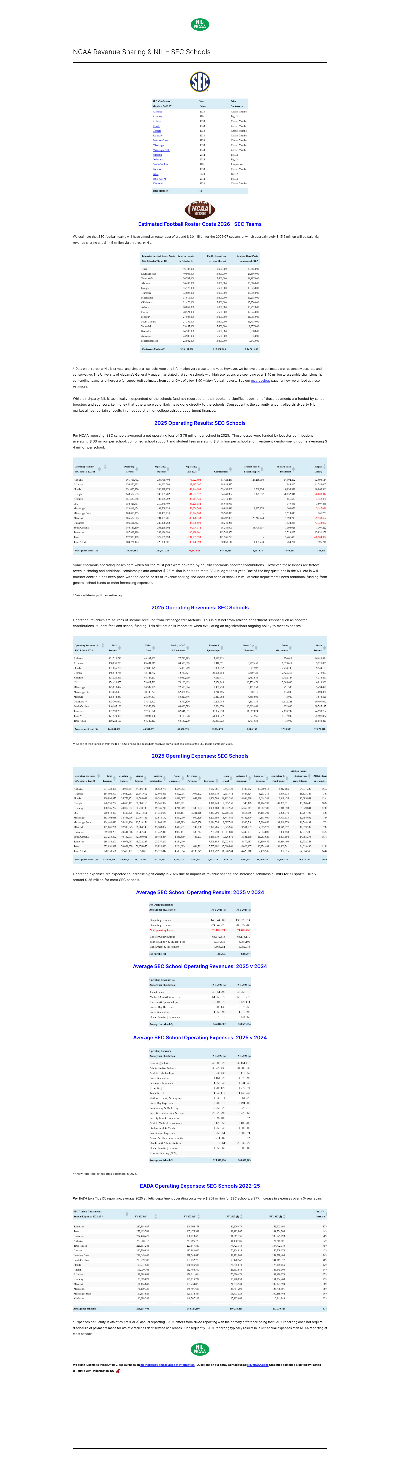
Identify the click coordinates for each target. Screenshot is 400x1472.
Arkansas (157, 116)
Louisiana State (160, 140)
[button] (99, 469)
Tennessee (158, 169)
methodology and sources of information (167, 1364)
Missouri (157, 154)
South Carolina (160, 164)
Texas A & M (159, 178)
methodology (260, 380)
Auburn (157, 121)
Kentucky (157, 135)
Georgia (157, 130)
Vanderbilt (158, 183)
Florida (156, 126)
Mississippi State (161, 150)
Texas (156, 173)
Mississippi (158, 145)
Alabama (157, 111)
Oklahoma (158, 159)
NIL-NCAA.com (258, 1364)
